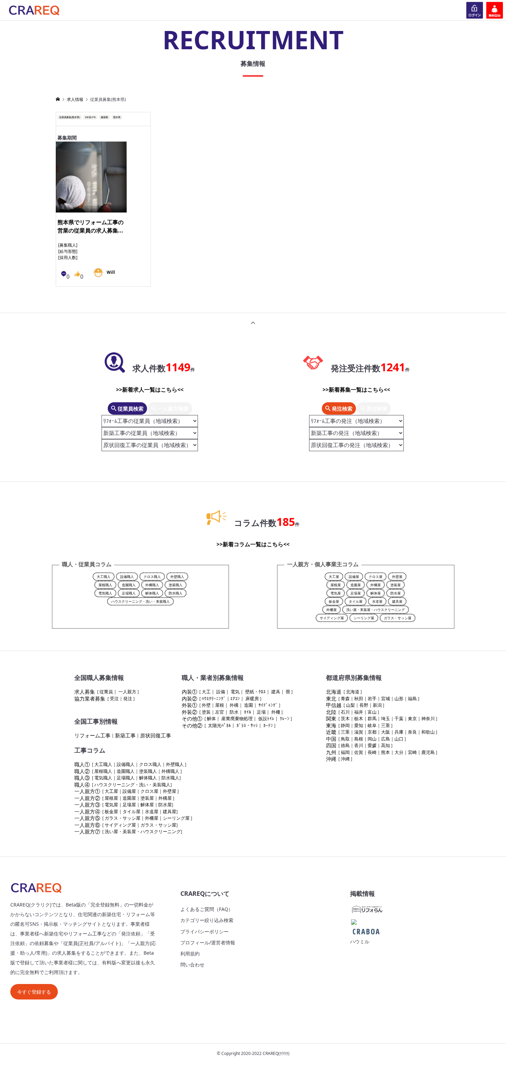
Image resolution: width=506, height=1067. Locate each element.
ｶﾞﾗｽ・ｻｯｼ (247, 725)
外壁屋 (397, 576)
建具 (275, 691)
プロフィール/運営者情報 (207, 942)
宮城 (385, 698)
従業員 (106, 691)
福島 (412, 698)
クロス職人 (152, 576)
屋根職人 (105, 584)
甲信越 (333, 705)
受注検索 (376, 408)
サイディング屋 (332, 617)
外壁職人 (177, 576)
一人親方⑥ (87, 824)
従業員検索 (130, 408)
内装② (189, 698)
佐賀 (358, 752)
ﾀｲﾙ (247, 712)
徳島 (345, 745)
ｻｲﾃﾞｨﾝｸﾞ (268, 705)
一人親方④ (87, 811)
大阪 (385, 732)
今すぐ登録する (34, 991)
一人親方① (87, 791)
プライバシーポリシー (204, 931)
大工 (206, 691)
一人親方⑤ (87, 818)
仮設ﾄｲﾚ (266, 718)
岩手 (372, 698)
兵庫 (398, 732)
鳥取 (345, 739)
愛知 (358, 725)
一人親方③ (87, 804)
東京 (412, 718)
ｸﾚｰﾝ (284, 718)
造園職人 (129, 584)
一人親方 (127, 691)
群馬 (372, 718)
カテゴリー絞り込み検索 (206, 920)
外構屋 (375, 584)
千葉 (398, 718)
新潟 (377, 705)
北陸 (331, 711)
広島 (385, 739)
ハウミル (359, 941)
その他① (192, 718)
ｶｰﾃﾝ (268, 725)
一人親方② (87, 798)
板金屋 (334, 601)
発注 (127, 698)
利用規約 (190, 953)
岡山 (372, 739)
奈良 (412, 732)
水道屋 (377, 601)
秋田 (358, 698)
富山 (372, 712)
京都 (372, 732)
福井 (358, 712)
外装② (189, 711)
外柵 (275, 712)
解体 (211, 718)
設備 (220, 691)
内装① (189, 691)
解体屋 (375, 593)
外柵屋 (331, 609)
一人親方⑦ (87, 831)
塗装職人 (175, 584)
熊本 (385, 752)
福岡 (345, 752)
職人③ (82, 777)
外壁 (206, 705)
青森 (345, 698)
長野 (363, 705)
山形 (398, 698)
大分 (398, 752)
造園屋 (355, 584)
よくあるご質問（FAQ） (206, 909)
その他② (192, 725)
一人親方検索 (172, 408)
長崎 (372, 752)
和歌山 (428, 732)
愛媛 (372, 745)
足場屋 (355, 593)
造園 (248, 705)
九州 (331, 752)
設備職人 (127, 576)
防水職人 (175, 593)
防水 (234, 712)
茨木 (345, 718)
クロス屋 (375, 576)
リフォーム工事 (92, 735)
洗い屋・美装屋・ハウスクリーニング (375, 609)
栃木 (358, 718)
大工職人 (103, 576)
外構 (234, 705)
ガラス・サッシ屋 (397, 617)
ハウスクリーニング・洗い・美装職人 (140, 601)
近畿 (331, 731)
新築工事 (125, 735)
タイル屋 (355, 601)
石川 (345, 712)
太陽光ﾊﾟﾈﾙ (219, 725)
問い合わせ (192, 964)
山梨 (350, 705)
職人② (82, 771)
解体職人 (152, 593)
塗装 (206, 712)
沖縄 (331, 758)
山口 (398, 739)
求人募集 (84, 691)
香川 (358, 745)
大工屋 (334, 576)
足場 (261, 712)
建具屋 (397, 601)
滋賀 (358, 732)
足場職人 (129, 593)
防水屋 (395, 593)
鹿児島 (428, 752)
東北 (331, 698)
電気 (235, 691)
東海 (331, 725)
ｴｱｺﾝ (235, 698)
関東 (331, 718)
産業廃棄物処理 (237, 718)
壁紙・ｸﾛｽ (255, 691)
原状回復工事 (155, 735)
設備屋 (354, 576)
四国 (331, 745)
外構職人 (152, 584)
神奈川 (428, 718)
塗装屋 (395, 584)
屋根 (219, 705)
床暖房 (252, 698)
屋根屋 (335, 584)
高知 (385, 745)
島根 (358, 739)
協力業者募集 (89, 698)
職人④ (82, 784)
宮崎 (412, 752)
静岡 (345, 725)
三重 (385, 725)
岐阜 (372, 725)
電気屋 (335, 593)
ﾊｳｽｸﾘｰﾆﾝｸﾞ (214, 698)
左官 (219, 712)
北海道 (333, 691)
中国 (331, 738)
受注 (114, 698)
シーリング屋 (364, 617)
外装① (189, 705)
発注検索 (341, 408)
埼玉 (385, 718)
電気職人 (105, 593)
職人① (82, 764)
